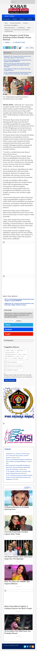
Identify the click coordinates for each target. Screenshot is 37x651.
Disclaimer (22, 19)
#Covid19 (29, 19)
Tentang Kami (6, 19)
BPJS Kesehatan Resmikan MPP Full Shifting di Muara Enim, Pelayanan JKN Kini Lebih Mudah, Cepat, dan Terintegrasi (17, 65)
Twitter (7, 325)
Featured (25, 23)
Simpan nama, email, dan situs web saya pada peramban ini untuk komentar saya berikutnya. (18, 376)
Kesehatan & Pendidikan (11, 25)
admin (7, 42)
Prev (27, 47)
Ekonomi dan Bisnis (15, 23)
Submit (18, 321)
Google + (8, 334)
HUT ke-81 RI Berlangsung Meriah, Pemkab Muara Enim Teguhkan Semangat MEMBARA (17, 60)
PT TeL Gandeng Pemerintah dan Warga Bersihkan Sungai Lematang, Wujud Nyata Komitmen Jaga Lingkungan (17, 73)
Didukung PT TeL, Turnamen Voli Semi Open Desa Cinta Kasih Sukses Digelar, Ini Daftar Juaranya (17, 57)
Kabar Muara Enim (13, 645)
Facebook (8, 329)
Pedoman (14, 19)
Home (6, 23)
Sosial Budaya (21, 27)
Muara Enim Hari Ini (10, 27)
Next (31, 47)
